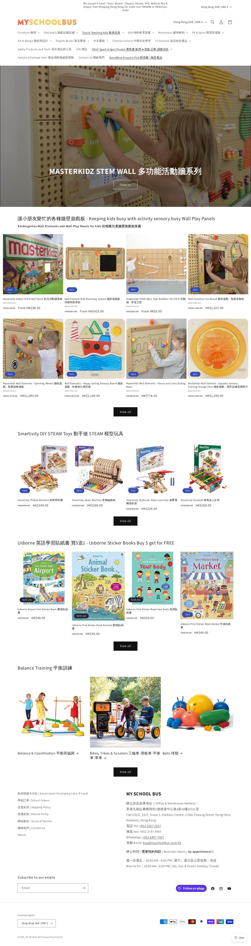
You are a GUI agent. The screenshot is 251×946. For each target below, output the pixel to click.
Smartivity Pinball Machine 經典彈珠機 (40, 500)
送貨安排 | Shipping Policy (34, 807)
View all (125, 412)
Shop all (125, 184)
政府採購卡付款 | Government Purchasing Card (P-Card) (53, 793)
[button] (28, 32)
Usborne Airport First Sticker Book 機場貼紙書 (43, 611)
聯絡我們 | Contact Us (31, 828)
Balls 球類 (171, 753)
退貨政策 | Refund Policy (33, 814)
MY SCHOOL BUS (34, 937)
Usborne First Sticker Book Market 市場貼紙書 (206, 625)
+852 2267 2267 (150, 826)
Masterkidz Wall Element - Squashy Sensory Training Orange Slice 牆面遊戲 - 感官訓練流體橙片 (218, 385)
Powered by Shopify (52, 937)
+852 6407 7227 (153, 837)
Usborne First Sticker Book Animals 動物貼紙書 (98, 627)
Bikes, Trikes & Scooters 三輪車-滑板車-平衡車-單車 (125, 755)
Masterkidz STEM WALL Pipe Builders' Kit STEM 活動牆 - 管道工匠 (156, 300)
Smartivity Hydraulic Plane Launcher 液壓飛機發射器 (151, 502)
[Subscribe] (83, 888)
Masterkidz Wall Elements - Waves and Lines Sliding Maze (156, 385)
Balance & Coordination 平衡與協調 (46, 753)
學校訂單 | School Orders (33, 800)
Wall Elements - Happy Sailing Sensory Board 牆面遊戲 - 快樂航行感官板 (94, 385)
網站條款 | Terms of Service (35, 821)
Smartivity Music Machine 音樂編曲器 (93, 500)
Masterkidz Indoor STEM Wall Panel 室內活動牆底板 (33, 299)
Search (22, 835)
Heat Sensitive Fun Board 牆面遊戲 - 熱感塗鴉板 (216, 299)
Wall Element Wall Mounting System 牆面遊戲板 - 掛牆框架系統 (93, 300)
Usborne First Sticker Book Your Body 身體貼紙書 (152, 611)
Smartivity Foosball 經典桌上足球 (200, 500)
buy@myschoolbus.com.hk (162, 843)
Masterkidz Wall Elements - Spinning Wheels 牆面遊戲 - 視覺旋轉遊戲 (32, 385)
